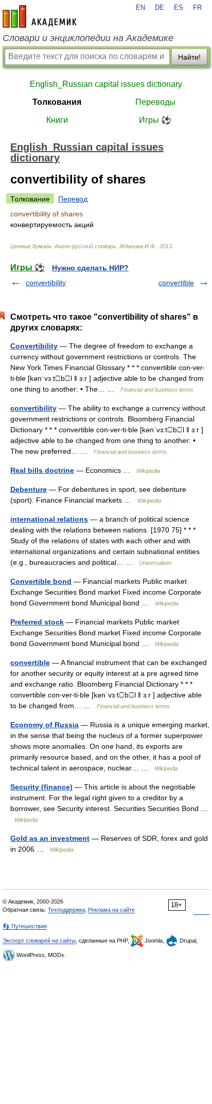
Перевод (72, 199)
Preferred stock (37, 622)
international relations (49, 519)
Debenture (28, 489)
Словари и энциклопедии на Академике (88, 38)
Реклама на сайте (111, 910)
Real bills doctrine (42, 470)
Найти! (189, 57)
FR (197, 7)
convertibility (46, 283)
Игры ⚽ (155, 120)
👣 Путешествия (25, 926)
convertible (176, 283)
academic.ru (40, 16)
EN (140, 7)
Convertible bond (41, 581)
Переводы (155, 102)
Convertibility (34, 346)
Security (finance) (41, 787)
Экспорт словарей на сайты (39, 940)
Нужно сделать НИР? (90, 268)
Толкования (56, 102)
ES (178, 7)
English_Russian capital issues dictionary (106, 84)
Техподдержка (66, 910)
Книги (57, 120)
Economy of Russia (44, 725)
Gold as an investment (50, 838)
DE (159, 7)
